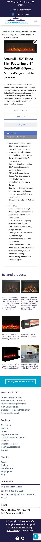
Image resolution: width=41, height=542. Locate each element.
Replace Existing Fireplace (13, 403)
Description (11, 133)
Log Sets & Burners (10, 434)
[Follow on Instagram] (23, 538)
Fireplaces (6, 425)
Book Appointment (22, 9)
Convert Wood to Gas (11, 397)
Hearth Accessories (10, 446)
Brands (4, 450)
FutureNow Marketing (21, 527)
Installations (7, 468)
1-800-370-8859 (22, 14)
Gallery (4, 465)
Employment (7, 471)
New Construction (10, 406)
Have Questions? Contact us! (21, 381)
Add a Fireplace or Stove (13, 400)
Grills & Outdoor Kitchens (13, 437)
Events (4, 462)
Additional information (16, 137)
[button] (35, 42)
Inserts (4, 428)
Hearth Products (8, 32)
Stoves (4, 431)
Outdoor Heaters (9, 443)
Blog (3, 474)
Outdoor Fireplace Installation (15, 409)
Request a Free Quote (11, 486)
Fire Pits (5, 440)
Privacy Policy (13, 530)
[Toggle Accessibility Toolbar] (36, 537)
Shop (18, 32)
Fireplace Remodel (10, 413)
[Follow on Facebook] (17, 538)
